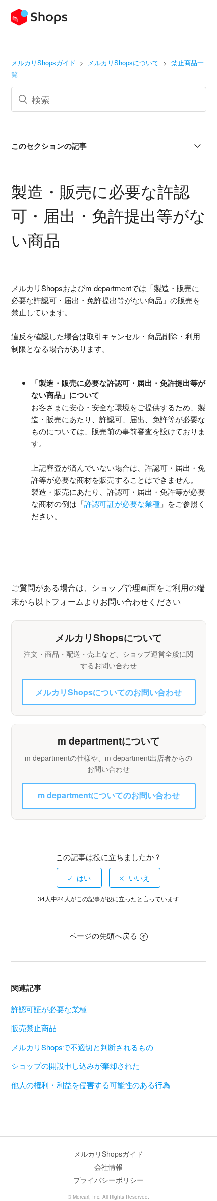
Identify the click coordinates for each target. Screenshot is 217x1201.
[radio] (79, 878)
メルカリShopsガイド (43, 62)
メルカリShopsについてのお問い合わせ (108, 692)
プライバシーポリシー (108, 1180)
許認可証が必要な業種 (49, 1009)
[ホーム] (39, 22)
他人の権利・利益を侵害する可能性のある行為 (90, 1084)
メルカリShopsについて (123, 62)
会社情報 (108, 1167)
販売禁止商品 (34, 1027)
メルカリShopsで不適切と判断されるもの (82, 1047)
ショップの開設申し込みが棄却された (75, 1065)
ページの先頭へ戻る (103, 935)
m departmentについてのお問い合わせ (109, 795)
